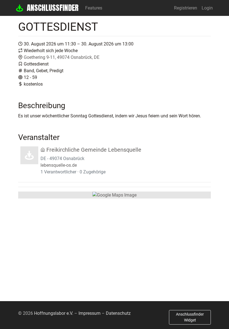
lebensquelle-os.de (58, 165)
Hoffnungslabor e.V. (53, 313)
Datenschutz (118, 313)
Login (207, 8)
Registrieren (185, 8)
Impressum (89, 313)
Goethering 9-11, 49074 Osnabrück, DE (61, 57)
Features (93, 8)
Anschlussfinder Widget (190, 317)
